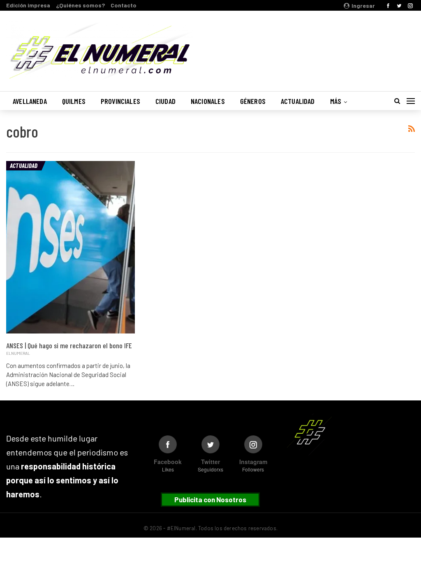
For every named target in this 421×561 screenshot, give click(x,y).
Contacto (123, 5)
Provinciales (120, 101)
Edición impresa (28, 5)
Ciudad (165, 101)
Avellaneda (30, 101)
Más (336, 101)
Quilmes (74, 101)
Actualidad (298, 101)
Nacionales (208, 101)
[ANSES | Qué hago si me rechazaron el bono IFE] (70, 247)
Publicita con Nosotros (210, 499)
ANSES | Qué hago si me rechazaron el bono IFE (69, 345)
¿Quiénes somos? (80, 5)
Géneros (253, 101)
